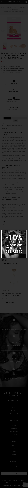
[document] (14, 244)
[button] (24, 232)
